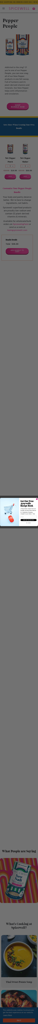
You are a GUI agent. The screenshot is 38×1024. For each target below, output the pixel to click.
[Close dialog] (36, 499)
